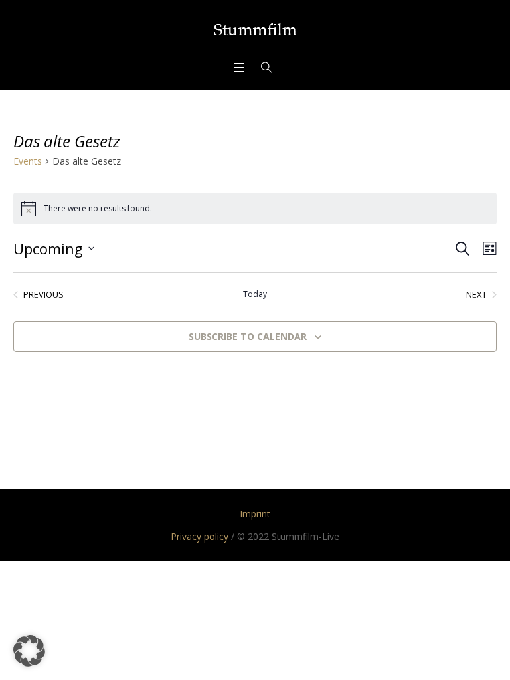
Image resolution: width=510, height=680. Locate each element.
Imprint (255, 513)
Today (255, 294)
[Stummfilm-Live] (255, 29)
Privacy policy (199, 536)
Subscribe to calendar (248, 336)
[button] (29, 651)
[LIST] (487, 248)
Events (27, 161)
